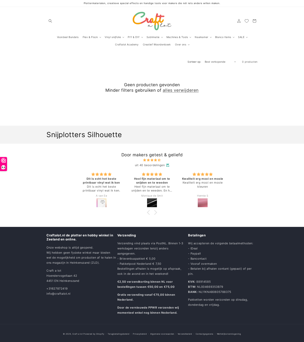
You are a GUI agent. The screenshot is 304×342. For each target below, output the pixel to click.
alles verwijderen (181, 90)
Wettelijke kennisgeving (229, 334)
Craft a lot (77, 334)
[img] (152, 160)
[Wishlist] (247, 21)
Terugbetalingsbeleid (118, 334)
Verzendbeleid (185, 334)
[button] (50, 21)
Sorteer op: (194, 61)
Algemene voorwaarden (162, 334)
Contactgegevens (205, 334)
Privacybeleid (140, 334)
